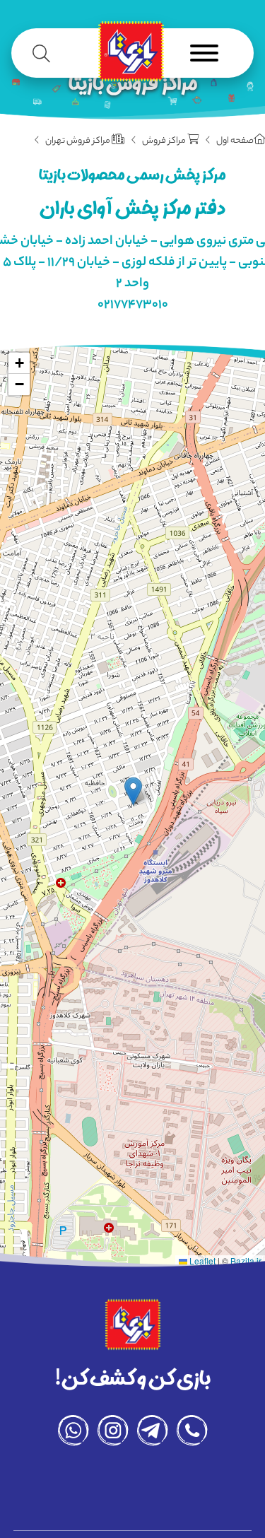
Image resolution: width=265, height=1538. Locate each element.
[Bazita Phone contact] (192, 1434)
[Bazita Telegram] (152, 1434)
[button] (133, 791)
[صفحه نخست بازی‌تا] (131, 55)
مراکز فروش (164, 141)
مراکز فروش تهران (78, 141)
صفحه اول (235, 141)
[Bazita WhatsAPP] (73, 1434)
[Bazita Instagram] (113, 1434)
